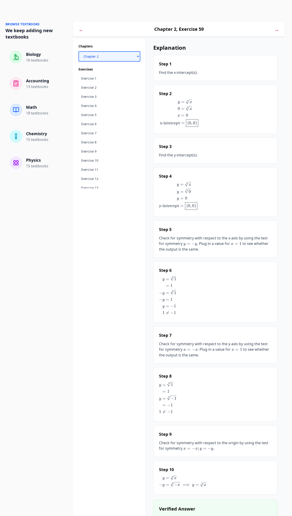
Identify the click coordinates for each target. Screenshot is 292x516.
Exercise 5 (88, 115)
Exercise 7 (88, 133)
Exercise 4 (88, 106)
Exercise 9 (88, 151)
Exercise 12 (89, 178)
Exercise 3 (88, 96)
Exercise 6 (88, 124)
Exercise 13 (89, 188)
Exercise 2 (88, 87)
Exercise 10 (89, 160)
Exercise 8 (88, 142)
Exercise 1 (88, 78)
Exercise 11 (89, 169)
